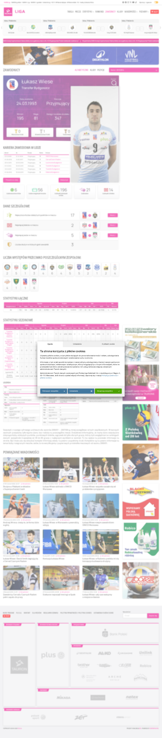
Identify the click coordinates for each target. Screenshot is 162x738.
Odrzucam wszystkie (50, 391)
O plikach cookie (108, 344)
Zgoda (50, 344)
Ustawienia (77, 344)
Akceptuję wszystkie (105, 391)
